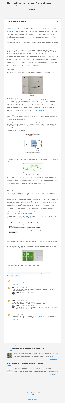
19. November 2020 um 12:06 (29, 305)
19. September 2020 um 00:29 (21, 287)
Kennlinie (36, 273)
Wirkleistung (17, 275)
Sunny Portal (28, 216)
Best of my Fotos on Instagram (33, 392)
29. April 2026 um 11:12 (18, 314)
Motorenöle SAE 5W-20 (42, 316)
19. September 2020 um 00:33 (21, 300)
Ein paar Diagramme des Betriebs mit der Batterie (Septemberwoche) (25, 363)
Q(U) (41, 273)
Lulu (13, 280)
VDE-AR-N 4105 (10, 31)
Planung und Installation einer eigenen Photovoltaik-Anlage (29, 3)
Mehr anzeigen (54, 359)
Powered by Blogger (32, 399)
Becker (13, 287)
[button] (57, 21)
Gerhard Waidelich (20, 292)
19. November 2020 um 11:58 (29, 292)
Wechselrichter (10, 275)
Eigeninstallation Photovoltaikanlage (25, 273)
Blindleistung (10, 273)
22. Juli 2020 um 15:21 (18, 280)
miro (13, 314)
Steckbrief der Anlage (32, 395)
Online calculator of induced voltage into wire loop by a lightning (33, 11)
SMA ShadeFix (43, 57)
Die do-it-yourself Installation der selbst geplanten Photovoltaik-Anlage (25, 348)
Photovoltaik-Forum (40, 110)
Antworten (15, 284)
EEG (49, 31)
